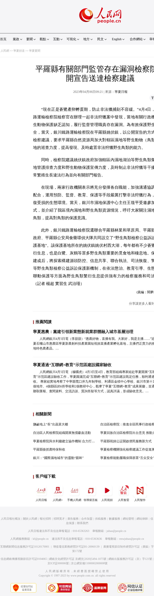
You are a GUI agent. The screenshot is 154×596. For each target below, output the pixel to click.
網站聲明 (128, 518)
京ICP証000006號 (58, 563)
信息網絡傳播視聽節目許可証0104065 (24, 558)
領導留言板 (91, 500)
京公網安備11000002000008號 (89, 563)
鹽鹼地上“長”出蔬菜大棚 (50, 424)
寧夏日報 (121, 91)
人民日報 (41, 500)
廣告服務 (73, 518)
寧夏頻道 (19, 50)
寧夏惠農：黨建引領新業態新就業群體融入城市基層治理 (83, 331)
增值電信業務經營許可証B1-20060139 (76, 546)
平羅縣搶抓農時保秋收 (49, 449)
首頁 (3, 39)
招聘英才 (59, 518)
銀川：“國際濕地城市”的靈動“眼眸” (58, 458)
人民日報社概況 (10, 518)
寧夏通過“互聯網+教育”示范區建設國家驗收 (72, 365)
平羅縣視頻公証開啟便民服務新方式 (126, 441)
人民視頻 (107, 500)
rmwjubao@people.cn (131, 538)
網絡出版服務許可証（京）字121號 (130, 558)
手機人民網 (74, 500)
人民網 (5, 50)
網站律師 (142, 518)
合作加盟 (86, 518)
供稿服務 (100, 518)
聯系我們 (82, 523)
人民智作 (140, 500)
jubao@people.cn (116, 531)
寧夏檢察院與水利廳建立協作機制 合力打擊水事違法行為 (73, 441)
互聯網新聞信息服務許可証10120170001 (24, 546)
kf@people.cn (41, 538)
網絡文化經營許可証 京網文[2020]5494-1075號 (77, 558)
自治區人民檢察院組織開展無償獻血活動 (62, 432)
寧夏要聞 (34, 50)
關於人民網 (30, 518)
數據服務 (114, 518)
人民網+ (58, 500)
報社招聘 (45, 518)
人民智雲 (123, 500)
